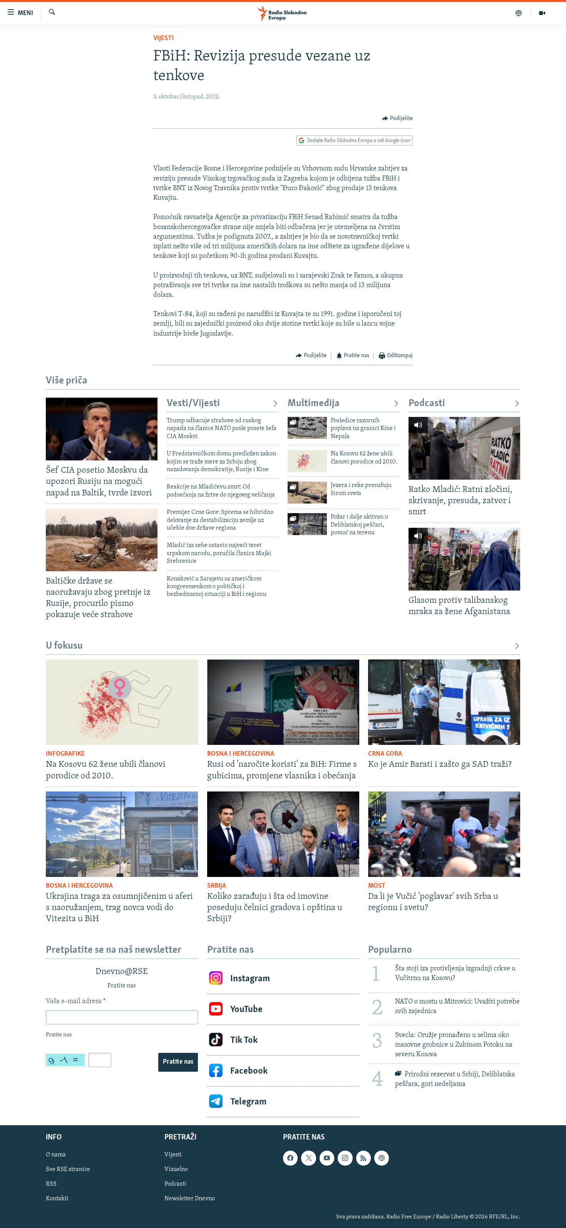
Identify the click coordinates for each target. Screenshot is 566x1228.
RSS (51, 1184)
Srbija (216, 886)
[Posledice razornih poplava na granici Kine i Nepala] (307, 428)
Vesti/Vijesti (193, 403)
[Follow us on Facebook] (290, 1158)
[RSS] (363, 1158)
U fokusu (64, 646)
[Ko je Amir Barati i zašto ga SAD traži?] (444, 702)
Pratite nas (178, 1062)
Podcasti (427, 403)
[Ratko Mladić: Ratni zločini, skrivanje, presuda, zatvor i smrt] (464, 448)
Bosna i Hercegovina (240, 754)
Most (376, 886)
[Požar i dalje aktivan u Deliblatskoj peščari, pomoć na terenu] (307, 524)
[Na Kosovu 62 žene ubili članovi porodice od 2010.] (307, 461)
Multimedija (314, 403)
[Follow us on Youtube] (327, 1158)
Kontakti (57, 1199)
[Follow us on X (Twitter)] (308, 1158)
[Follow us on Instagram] (345, 1158)
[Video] (542, 13)
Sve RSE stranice (68, 1169)
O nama (56, 1155)
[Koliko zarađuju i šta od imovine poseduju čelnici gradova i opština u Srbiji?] (283, 834)
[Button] (397, 119)
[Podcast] (519, 13)
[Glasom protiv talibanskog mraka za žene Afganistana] (464, 559)
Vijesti (163, 38)
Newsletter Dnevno (189, 1199)
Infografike (65, 754)
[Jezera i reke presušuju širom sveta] (307, 493)
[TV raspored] (381, 1158)
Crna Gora (385, 754)
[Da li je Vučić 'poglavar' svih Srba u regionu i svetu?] (444, 834)
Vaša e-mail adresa (75, 1001)
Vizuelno (176, 1169)
